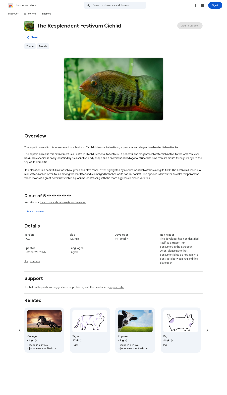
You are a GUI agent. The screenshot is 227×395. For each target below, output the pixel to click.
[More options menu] (195, 5)
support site (116, 287)
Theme (30, 46)
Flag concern (32, 261)
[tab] (13, 14)
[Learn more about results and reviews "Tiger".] (81, 340)
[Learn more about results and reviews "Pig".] (172, 340)
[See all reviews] (35, 212)
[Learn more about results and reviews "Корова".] (126, 340)
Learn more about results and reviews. (63, 202)
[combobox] (119, 5)
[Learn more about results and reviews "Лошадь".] (36, 340)
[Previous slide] (19, 330)
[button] (202, 5)
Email (122, 238)
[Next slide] (207, 330)
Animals (43, 46)
